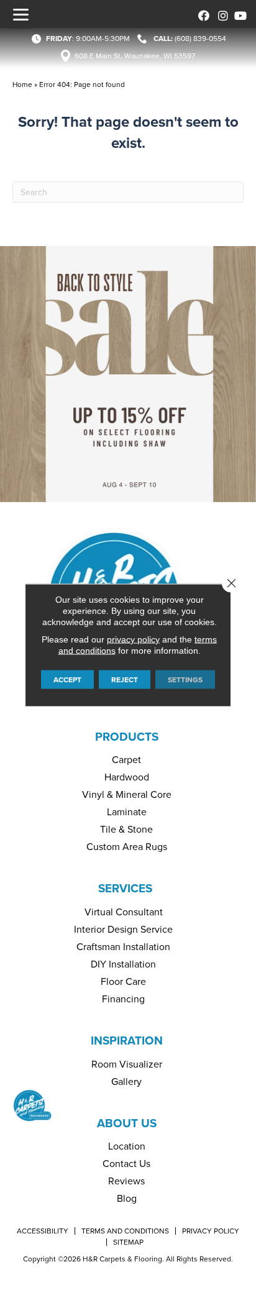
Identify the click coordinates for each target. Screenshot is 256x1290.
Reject (124, 679)
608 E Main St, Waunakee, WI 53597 (135, 56)
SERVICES (125, 888)
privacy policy (133, 639)
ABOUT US (127, 1123)
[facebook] (201, 14)
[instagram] (220, 14)
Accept (67, 679)
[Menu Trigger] (20, 14)
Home (22, 84)
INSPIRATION (127, 1041)
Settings (185, 679)
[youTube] (239, 14)
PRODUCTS (126, 737)
